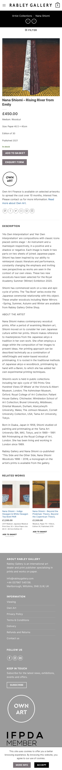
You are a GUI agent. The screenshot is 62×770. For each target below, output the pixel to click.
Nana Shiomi (43, 15)
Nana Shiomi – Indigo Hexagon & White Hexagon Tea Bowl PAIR (15, 514)
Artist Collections (22, 15)
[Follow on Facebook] (9, 658)
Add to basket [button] (10, 534)
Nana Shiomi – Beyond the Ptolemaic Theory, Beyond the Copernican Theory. (45, 514)
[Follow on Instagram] (14, 658)
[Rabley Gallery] (30, 5)
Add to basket (15, 153)
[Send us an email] (20, 658)
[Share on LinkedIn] (32, 210)
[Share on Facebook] (10, 210)
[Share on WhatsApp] (5, 210)
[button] (4, 5)
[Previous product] (34, 21)
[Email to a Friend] (21, 210)
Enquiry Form (14, 162)
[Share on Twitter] (15, 210)
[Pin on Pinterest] (26, 210)
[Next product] (28, 21)
